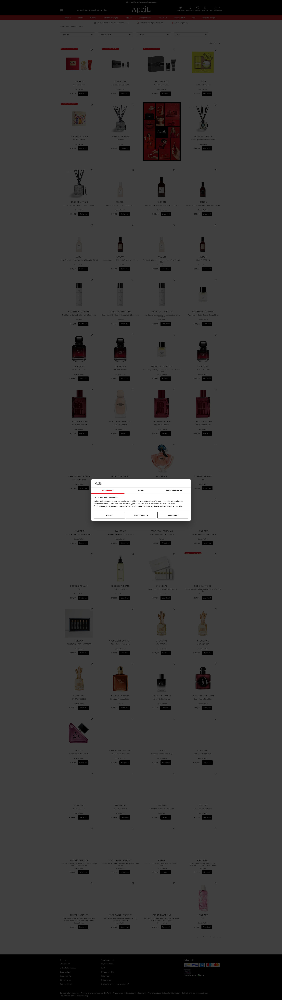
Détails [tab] (141, 490)
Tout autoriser (172, 515)
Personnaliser (139, 515)
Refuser (109, 515)
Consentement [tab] (108, 490)
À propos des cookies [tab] (174, 490)
